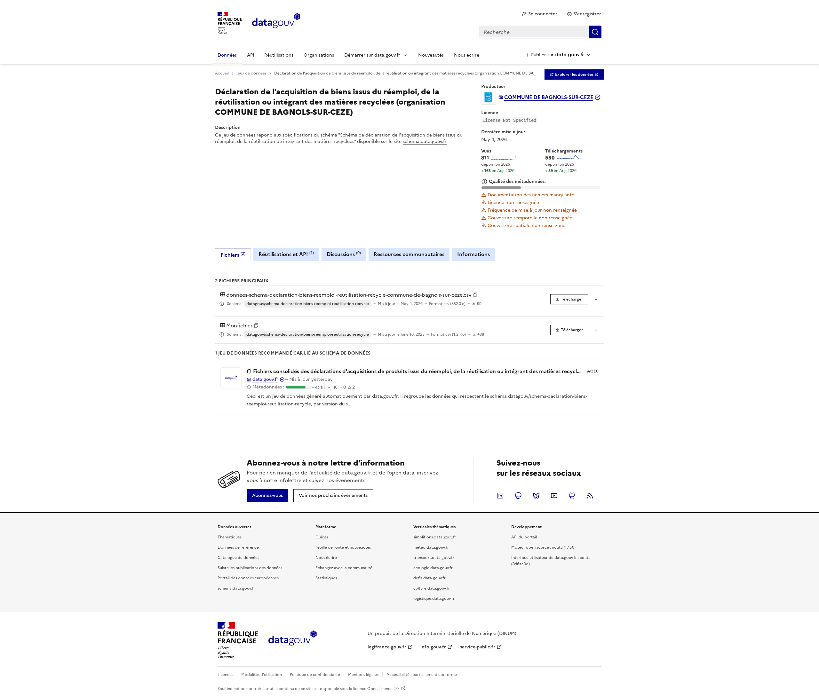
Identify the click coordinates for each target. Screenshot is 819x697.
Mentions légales (363, 674)
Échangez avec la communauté (343, 568)
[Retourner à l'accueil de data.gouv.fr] (276, 22)
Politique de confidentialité (315, 674)
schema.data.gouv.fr (425, 141)
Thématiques (230, 537)
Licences (225, 674)
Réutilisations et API (286, 254)
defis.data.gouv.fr (429, 578)
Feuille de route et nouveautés (343, 547)
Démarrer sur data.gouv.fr (372, 55)
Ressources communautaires (409, 254)
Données (227, 55)
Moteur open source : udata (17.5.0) (543, 547)
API (250, 55)
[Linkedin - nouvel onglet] (500, 495)
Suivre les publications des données (250, 568)
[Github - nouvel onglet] (572, 495)
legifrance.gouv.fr (387, 647)
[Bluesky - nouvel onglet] (536, 495)
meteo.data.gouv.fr (431, 547)
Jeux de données (251, 73)
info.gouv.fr (433, 647)
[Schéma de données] (222, 304)
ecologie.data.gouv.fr (433, 568)
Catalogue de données (238, 557)
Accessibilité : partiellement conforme (421, 674)
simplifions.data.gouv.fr (434, 537)
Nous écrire (466, 55)
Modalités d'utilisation (261, 674)
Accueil (222, 73)
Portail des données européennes (248, 578)
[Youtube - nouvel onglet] (554, 495)
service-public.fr (477, 647)
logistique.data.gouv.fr (434, 598)
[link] (539, 14)
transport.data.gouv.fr (433, 557)
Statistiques (326, 578)
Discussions (344, 254)
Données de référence (238, 547)
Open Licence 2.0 (383, 689)
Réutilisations (278, 55)
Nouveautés (431, 55)
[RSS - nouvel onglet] (590, 495)
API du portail (524, 537)
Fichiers (232, 255)
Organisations (319, 55)
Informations (473, 254)
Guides (321, 537)
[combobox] (540, 32)
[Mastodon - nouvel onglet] (518, 495)
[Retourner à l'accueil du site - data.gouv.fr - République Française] (292, 640)
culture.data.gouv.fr (431, 588)
